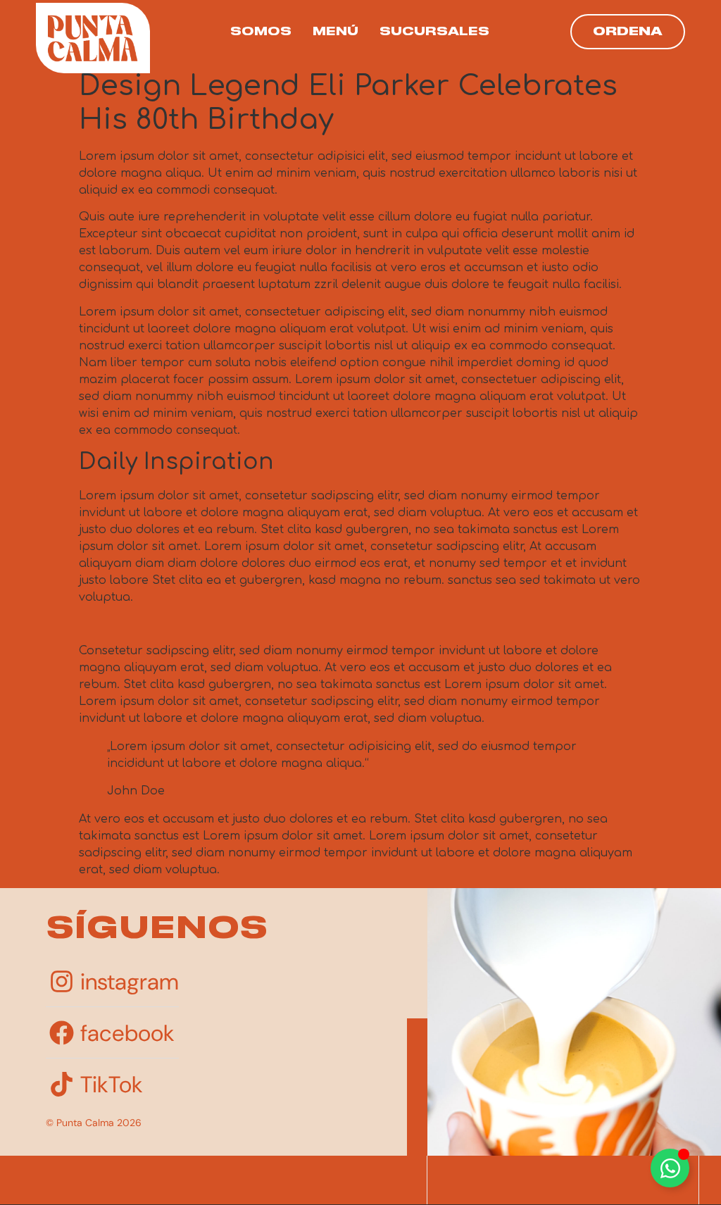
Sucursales (434, 31)
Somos (260, 31)
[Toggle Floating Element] (670, 1168)
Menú (335, 31)
